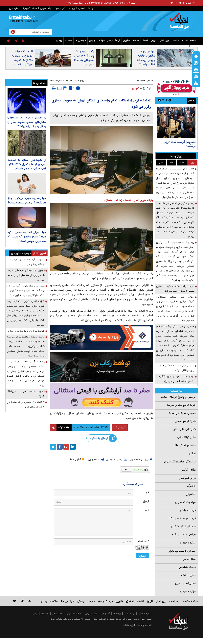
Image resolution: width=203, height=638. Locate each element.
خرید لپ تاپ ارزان (184, 429)
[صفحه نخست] (196, 56)
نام (147, 492)
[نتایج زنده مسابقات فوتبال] (196, 83)
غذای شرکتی (188, 469)
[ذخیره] (65, 88)
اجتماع (136, 40)
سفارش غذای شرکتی (183, 526)
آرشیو (34, 613)
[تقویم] (196, 76)
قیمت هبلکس (187, 510)
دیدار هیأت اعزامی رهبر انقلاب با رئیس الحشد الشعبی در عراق (175, 378)
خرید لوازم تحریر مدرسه (181, 405)
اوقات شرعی (46, 8)
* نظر (146, 511)
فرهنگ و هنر (113, 40)
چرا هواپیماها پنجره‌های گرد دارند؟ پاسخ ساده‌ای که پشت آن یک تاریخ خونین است (27, 236)
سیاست (175, 40)
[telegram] (16, 41)
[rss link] (29, 601)
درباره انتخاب (145, 613)
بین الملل (164, 40)
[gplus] (66, 447)
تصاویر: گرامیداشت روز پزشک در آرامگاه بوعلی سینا (26, 262)
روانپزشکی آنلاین (185, 583)
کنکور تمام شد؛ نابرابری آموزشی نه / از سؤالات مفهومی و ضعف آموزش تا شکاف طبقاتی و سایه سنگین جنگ (26, 290)
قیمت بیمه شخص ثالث (181, 518)
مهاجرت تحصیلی (185, 502)
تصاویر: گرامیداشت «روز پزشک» (180, 143)
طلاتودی (191, 494)
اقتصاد (145, 40)
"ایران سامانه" (129, 625)
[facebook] (60, 447)
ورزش (92, 40)
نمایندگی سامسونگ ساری (180, 461)
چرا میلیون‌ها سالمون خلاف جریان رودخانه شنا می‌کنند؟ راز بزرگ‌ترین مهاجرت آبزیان (145, 62)
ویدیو (59, 40)
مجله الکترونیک (29, 8)
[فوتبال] (196, 69)
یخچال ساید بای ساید (182, 413)
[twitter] (8, 41)
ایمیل (146, 501)
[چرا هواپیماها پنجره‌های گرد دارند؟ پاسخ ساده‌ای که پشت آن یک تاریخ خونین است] (27, 217)
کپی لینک (120, 427)
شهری (135, 88)
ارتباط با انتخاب (86, 8)
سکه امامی (189, 559)
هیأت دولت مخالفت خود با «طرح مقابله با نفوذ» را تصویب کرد (175, 288)
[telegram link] (22, 601)
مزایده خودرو (188, 542)
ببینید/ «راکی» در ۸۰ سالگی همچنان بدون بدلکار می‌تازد (175, 368)
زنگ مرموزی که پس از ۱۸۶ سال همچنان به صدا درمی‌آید (84, 58)
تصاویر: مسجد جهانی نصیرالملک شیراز (26, 393)
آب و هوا (60, 8)
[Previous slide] (170, 100)
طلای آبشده (188, 575)
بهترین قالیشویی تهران (182, 550)
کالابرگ (191, 486)
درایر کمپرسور (188, 477)
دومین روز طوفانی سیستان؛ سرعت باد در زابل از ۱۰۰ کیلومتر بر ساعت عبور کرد (26, 275)
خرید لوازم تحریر (185, 421)
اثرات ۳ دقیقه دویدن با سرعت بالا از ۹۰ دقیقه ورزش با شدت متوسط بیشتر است (22, 62)
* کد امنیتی (143, 541)
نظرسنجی (13, 8)
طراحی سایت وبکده (184, 534)
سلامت (68, 40)
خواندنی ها (80, 40)
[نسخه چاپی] (54, 88)
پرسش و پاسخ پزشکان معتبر (178, 396)
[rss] (23, 41)
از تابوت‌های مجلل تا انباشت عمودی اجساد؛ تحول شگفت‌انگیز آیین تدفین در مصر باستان (27, 164)
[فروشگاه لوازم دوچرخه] (101, 367)
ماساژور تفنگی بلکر (184, 445)
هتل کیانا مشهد (186, 437)
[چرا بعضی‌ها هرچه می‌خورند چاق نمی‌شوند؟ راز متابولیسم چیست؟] (27, 183)
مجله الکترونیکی (73, 613)
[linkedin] (73, 447)
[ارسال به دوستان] (59, 88)
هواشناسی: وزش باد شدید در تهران (26, 331)
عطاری (192, 453)
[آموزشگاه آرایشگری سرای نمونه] (101, 396)
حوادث (101, 40)
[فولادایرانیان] (101, 337)
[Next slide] (159, 100)
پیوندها (71, 8)
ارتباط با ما (129, 613)
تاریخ (154, 40)
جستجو (44, 613)
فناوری (126, 40)
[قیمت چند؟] (196, 63)
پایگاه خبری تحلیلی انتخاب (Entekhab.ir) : (128, 200)
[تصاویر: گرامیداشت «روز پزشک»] (176, 122)
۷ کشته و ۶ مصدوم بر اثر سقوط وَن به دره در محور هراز (26, 404)
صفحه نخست (189, 40)
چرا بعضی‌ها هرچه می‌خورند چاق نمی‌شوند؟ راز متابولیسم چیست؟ (27, 200)
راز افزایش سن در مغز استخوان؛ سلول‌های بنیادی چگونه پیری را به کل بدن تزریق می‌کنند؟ (27, 122)
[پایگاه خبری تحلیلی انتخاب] (180, 23)
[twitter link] (14, 601)
